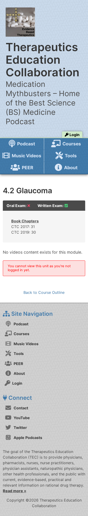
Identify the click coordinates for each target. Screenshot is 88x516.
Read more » (14, 490)
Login (74, 134)
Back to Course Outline (44, 292)
